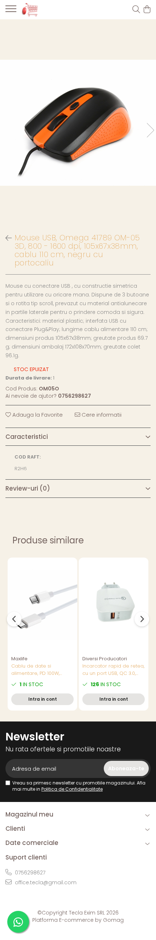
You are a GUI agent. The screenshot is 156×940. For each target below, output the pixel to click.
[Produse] (10, 10)
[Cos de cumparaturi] (147, 9)
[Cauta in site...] (136, 9)
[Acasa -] (47, 9)
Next (150, 130)
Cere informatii (101, 414)
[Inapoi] (5, 238)
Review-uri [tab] (27, 488)
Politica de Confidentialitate (72, 789)
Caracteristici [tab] (26, 436)
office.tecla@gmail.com (45, 882)
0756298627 (29, 872)
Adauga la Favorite (37, 414)
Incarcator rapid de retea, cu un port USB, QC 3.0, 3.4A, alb (113, 669)
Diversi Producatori (104, 658)
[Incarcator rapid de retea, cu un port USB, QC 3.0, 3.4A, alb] (113, 605)
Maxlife (19, 658)
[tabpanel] (78, 122)
